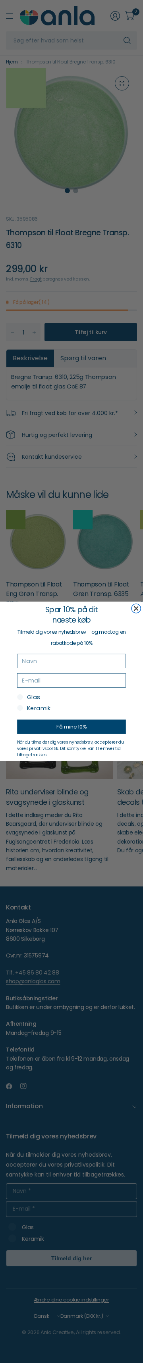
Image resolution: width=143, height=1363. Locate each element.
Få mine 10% (71, 727)
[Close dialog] (136, 608)
